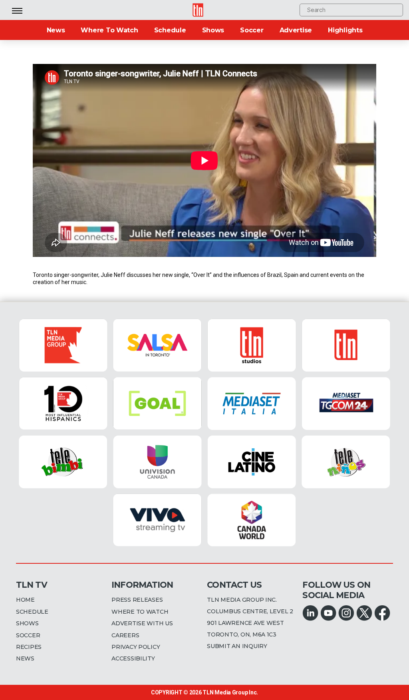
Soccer (251, 30)
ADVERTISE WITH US (142, 623)
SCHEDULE (32, 611)
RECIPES (29, 646)
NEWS (25, 658)
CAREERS (125, 635)
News (56, 30)
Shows (213, 30)
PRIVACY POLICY (135, 646)
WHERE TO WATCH (139, 611)
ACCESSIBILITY (133, 658)
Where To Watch (109, 30)
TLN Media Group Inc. (230, 692)
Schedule (170, 30)
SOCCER (28, 635)
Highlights (345, 30)
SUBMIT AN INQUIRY (237, 646)
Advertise (296, 30)
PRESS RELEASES (137, 599)
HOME (25, 599)
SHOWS (27, 623)
